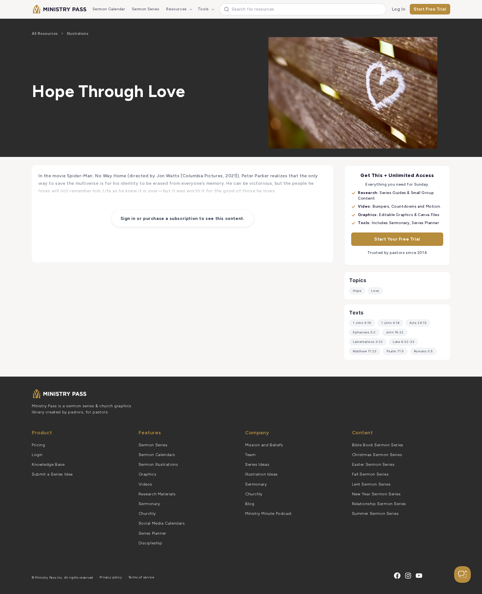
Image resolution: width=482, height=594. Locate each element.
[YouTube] (419, 575)
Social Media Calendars (162, 523)
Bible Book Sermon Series (377, 445)
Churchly (147, 513)
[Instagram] (408, 575)
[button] (178, 9)
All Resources (45, 34)
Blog (249, 503)
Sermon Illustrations (158, 464)
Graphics (147, 474)
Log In (399, 9)
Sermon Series (153, 445)
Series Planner (152, 533)
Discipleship (150, 543)
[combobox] (303, 9)
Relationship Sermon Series (379, 503)
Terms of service (142, 577)
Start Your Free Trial (397, 239)
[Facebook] (397, 575)
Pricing (38, 445)
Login (37, 454)
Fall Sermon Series (370, 474)
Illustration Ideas (261, 474)
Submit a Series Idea (52, 474)
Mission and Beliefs (264, 445)
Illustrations (78, 34)
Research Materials (157, 494)
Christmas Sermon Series (377, 454)
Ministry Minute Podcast (268, 513)
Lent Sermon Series (371, 484)
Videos (146, 484)
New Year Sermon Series (376, 494)
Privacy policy (111, 577)
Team (250, 454)
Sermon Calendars (157, 454)
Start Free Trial (430, 9)
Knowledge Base (48, 464)
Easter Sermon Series (373, 464)
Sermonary (149, 503)
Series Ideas (257, 464)
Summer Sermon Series (375, 513)
